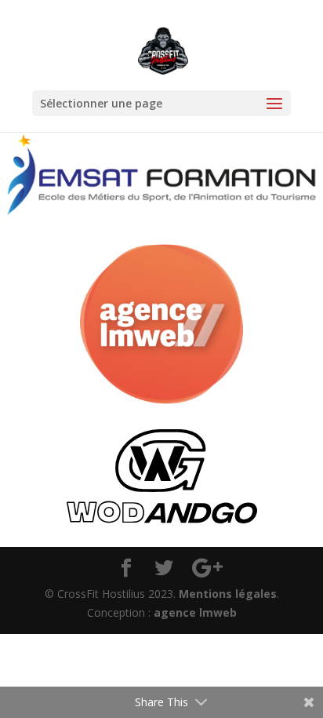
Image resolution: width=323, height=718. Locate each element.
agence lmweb (195, 612)
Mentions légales (228, 593)
